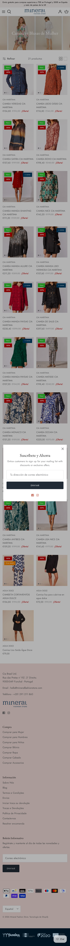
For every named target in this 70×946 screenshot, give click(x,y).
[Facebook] (32, 495)
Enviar (35, 485)
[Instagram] (37, 495)
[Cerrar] (62, 448)
